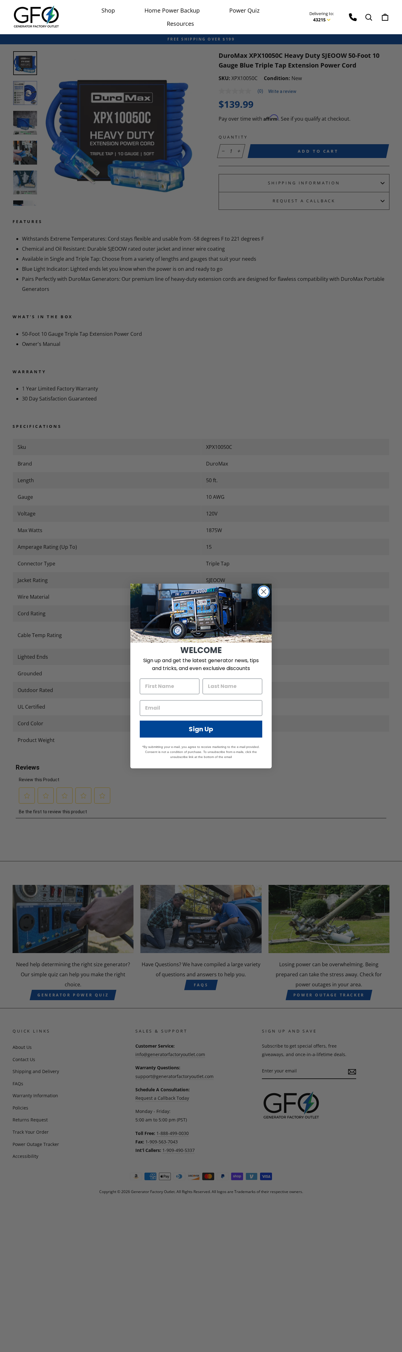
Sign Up (201, 729)
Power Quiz (244, 10)
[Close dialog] (263, 591)
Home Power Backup (172, 10)
